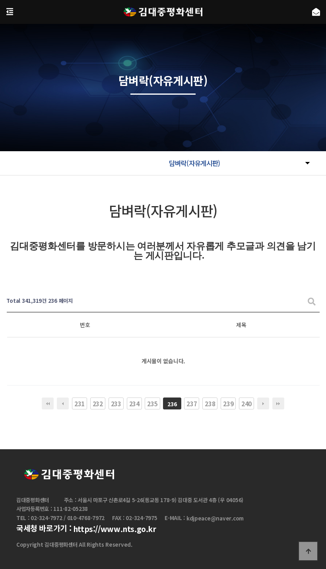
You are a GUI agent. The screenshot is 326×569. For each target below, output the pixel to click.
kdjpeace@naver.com (215, 518)
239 (228, 403)
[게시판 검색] (312, 301)
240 (246, 403)
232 (98, 403)
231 (79, 403)
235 (152, 403)
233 (116, 403)
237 (191, 403)
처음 (48, 403)
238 (210, 403)
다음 (263, 403)
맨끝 (278, 403)
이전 (63, 403)
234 (134, 403)
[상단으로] (308, 551)
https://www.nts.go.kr (114, 529)
